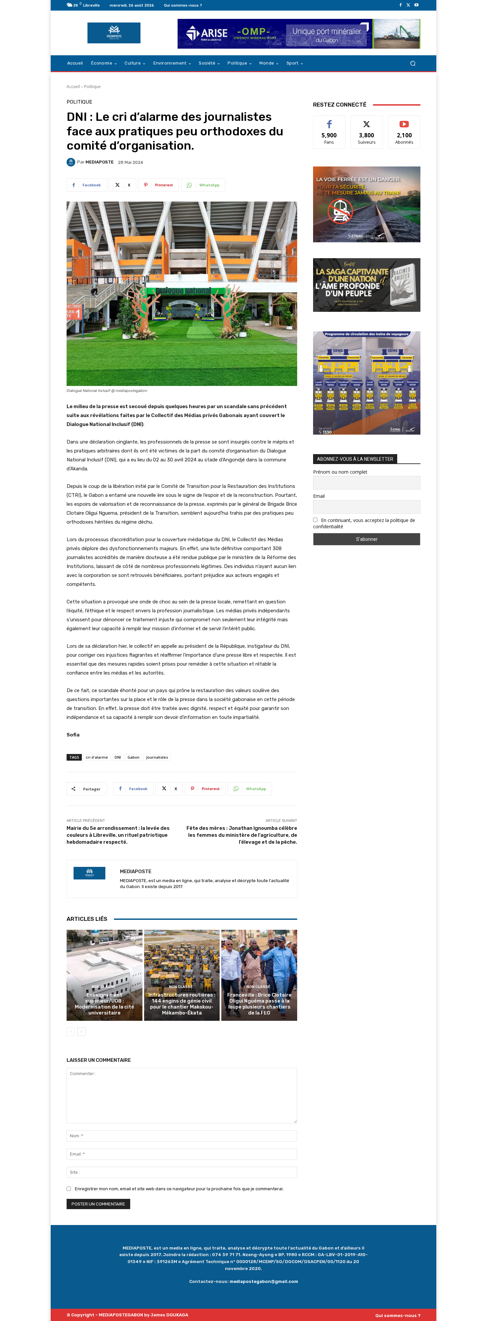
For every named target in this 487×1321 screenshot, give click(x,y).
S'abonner (404, 120)
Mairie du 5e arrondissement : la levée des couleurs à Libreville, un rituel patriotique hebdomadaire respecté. (118, 835)
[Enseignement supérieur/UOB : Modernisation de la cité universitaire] (104, 975)
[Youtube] (416, 5)
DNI (118, 757)
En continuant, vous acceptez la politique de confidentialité (364, 523)
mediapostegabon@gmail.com (264, 1281)
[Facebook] (401, 5)
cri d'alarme (97, 757)
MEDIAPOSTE (99, 162)
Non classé (104, 987)
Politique (92, 86)
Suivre (367, 120)
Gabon (133, 757)
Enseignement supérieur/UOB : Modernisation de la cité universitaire (104, 1004)
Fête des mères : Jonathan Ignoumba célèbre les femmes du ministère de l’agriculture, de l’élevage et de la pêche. (242, 835)
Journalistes (157, 757)
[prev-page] (71, 1031)
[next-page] (81, 1031)
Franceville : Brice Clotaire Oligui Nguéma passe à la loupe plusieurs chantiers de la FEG (259, 1004)
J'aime (329, 120)
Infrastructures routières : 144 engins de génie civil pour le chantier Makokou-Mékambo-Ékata (181, 1004)
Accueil (73, 86)
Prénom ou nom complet (340, 472)
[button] (412, 63)
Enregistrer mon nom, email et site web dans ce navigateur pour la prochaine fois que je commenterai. (179, 1188)
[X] (408, 5)
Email (319, 496)
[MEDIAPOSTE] (72, 162)
